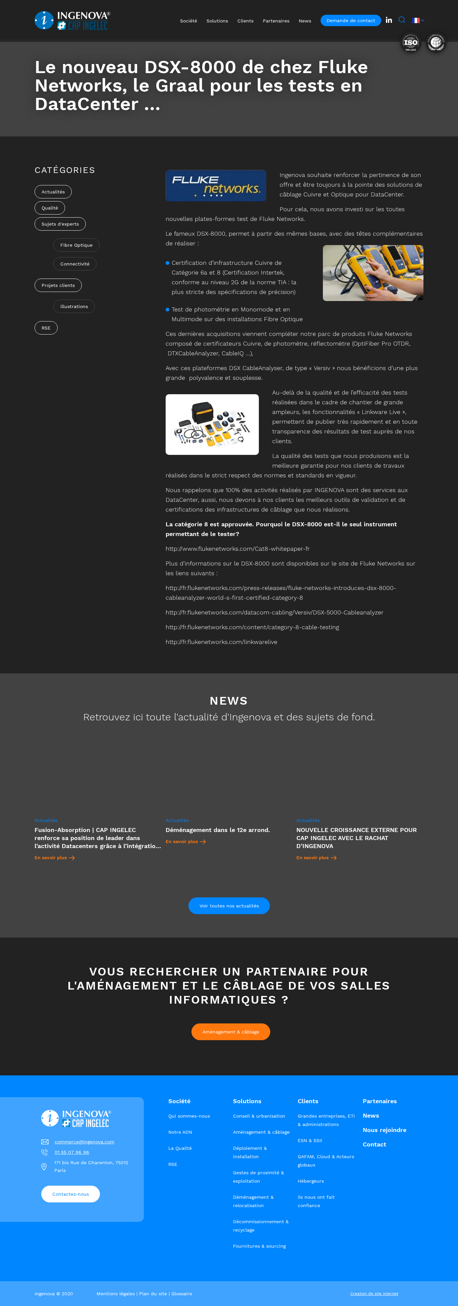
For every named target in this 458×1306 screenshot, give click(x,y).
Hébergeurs (311, 1181)
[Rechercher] (402, 20)
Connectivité (75, 263)
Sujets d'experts (60, 224)
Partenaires (380, 1101)
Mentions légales (116, 1293)
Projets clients (58, 285)
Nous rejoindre (384, 1129)
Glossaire (181, 1293)
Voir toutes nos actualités (229, 905)
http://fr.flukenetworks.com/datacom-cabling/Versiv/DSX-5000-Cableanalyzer (275, 612)
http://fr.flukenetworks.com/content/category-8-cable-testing (252, 627)
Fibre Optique (76, 245)
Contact (374, 1144)
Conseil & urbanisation (259, 1116)
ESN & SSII (310, 1140)
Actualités (53, 191)
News (371, 1115)
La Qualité (180, 1148)
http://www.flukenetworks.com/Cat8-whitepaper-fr (238, 548)
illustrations (74, 306)
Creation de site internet (374, 1293)
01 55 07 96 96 (72, 1152)
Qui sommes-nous (189, 1116)
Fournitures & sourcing (259, 1246)
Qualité (50, 208)
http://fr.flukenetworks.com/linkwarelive (221, 641)
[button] (417, 20)
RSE (46, 328)
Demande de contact (351, 20)
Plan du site (153, 1293)
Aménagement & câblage (231, 1031)
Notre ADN (180, 1132)
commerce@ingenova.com (84, 1141)
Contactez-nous (70, 1194)
